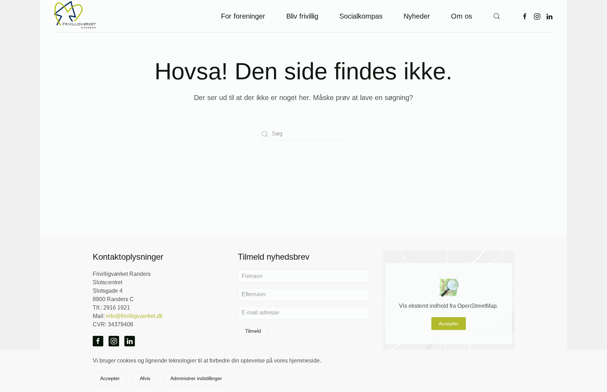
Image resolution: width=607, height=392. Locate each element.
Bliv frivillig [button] (302, 16)
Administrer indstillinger (196, 378)
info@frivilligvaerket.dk (134, 316)
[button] (496, 16)
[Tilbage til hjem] (75, 16)
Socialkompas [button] (361, 16)
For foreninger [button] (243, 16)
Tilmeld (253, 331)
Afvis (145, 378)
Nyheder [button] (417, 16)
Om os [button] (461, 16)
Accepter (448, 323)
